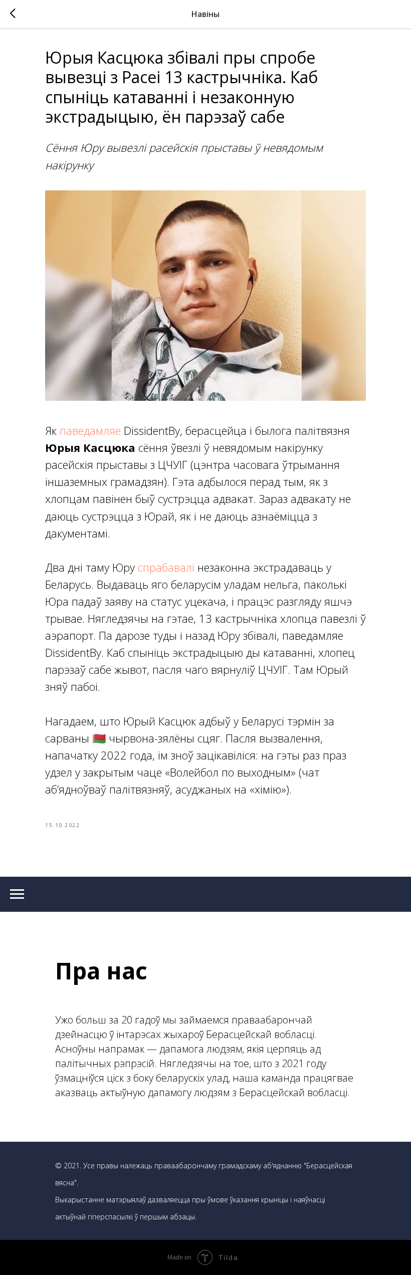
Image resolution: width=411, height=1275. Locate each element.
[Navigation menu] (17, 894)
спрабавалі (166, 567)
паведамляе (90, 430)
